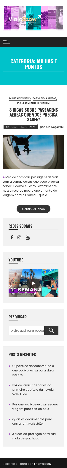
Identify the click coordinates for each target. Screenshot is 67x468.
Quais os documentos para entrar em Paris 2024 (32, 421)
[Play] (33, 283)
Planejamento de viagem (33, 103)
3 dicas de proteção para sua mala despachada (34, 436)
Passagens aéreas (44, 98)
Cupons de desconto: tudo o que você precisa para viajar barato (33, 370)
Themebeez (43, 464)
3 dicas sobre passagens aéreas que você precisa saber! (33, 114)
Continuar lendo (33, 209)
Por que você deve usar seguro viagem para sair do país (35, 406)
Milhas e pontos (20, 98)
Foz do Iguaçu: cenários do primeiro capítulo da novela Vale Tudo (33, 389)
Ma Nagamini (55, 126)
